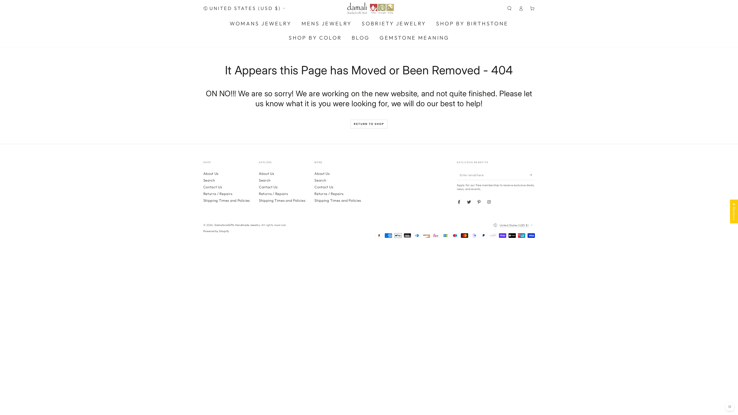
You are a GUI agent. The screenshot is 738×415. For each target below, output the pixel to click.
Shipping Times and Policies (226, 200)
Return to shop (369, 124)
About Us (211, 173)
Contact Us (212, 187)
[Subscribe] (532, 175)
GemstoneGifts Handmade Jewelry (237, 225)
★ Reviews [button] (734, 211)
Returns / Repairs (218, 194)
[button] (509, 8)
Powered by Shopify (216, 231)
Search (209, 180)
